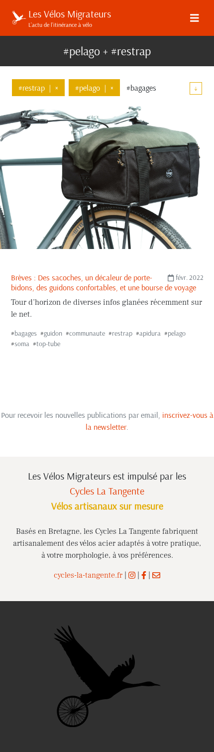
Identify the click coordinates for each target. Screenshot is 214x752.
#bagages (141, 88)
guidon (53, 333)
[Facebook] (143, 575)
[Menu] (194, 17)
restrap (122, 333)
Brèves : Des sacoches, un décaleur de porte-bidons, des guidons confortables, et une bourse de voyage (103, 282)
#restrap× (38, 88)
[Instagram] (131, 575)
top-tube (48, 343)
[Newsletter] (156, 575)
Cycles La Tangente (107, 491)
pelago (177, 333)
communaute (87, 333)
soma (21, 343)
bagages (25, 333)
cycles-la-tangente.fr (88, 575)
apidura (150, 333)
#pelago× (94, 88)
